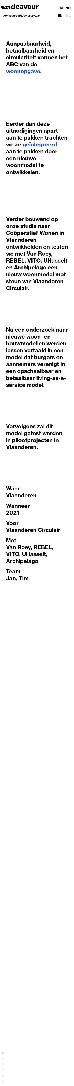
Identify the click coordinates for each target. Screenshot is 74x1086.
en (60, 15)
